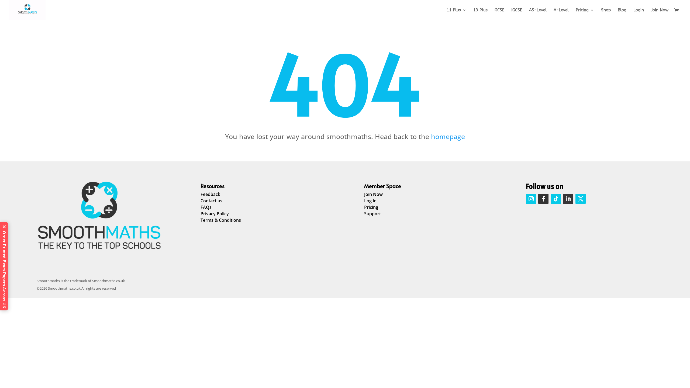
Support (372, 214)
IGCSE (516, 10)
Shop (606, 10)
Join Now (659, 10)
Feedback (210, 194)
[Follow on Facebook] (543, 199)
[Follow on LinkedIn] (568, 199)
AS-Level (538, 10)
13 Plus (480, 10)
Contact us (211, 201)
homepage (448, 136)
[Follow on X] (580, 199)
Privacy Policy (215, 214)
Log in (370, 201)
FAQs (206, 207)
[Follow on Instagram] (531, 199)
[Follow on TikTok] (556, 199)
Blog (622, 10)
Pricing (582, 10)
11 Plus (454, 10)
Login (638, 10)
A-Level (561, 10)
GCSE (499, 10)
